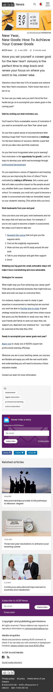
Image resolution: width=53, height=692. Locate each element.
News (20, 4)
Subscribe (10, 441)
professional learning (14, 402)
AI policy (21, 678)
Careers (5, 682)
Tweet (18, 452)
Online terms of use (36, 678)
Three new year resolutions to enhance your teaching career (26, 545)
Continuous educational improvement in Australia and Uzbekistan (25, 588)
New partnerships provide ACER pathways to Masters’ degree (25, 502)
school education (12, 406)
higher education (12, 397)
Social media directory (12, 662)
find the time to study (29, 308)
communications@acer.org (36, 628)
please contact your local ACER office (27, 645)
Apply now (6, 344)
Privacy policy (43, 441)
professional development (14, 165)
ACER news (7, 50)
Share (6, 452)
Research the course (16, 235)
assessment (10, 392)
